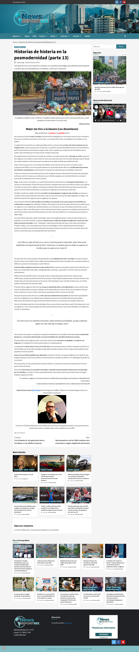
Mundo (53, 36)
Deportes (64, 36)
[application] (109, 113)
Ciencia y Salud (18, 589)
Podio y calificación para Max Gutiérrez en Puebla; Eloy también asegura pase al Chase (51, 508)
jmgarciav (25, 478)
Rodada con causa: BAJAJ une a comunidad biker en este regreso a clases (46, 596)
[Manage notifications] (4, 647)
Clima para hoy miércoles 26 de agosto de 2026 (46, 562)
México (27, 36)
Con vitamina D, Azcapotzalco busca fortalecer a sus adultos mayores (29, 440)
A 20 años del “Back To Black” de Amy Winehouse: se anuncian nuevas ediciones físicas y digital (115, 564)
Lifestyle (76, 36)
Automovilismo (18, 501)
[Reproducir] (96, 120)
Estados (42, 36)
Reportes (16, 36)
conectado (34, 530)
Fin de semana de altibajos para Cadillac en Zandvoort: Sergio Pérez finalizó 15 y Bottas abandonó (25, 509)
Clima (38, 556)
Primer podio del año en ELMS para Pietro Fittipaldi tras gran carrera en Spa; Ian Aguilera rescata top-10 (78, 509)
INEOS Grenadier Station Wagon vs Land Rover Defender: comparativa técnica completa (79, 476)
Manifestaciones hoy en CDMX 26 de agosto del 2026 (68, 563)
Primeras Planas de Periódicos (91, 554)
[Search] (125, 36)
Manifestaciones (99, 82)
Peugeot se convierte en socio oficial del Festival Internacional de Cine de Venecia (51, 477)
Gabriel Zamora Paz (32, 62)
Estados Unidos (18, 469)
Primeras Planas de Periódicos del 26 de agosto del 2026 (90, 563)
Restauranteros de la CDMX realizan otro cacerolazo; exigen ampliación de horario (72, 440)
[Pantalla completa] (124, 120)
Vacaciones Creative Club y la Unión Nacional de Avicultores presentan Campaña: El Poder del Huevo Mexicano (69, 598)
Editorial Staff (52, 482)
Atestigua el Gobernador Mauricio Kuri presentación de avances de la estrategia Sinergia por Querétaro (115, 598)
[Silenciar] (121, 120)
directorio (68, 623)
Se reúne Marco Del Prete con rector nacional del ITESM (92, 596)
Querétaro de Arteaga (89, 589)
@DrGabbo (36, 390)
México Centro (93, 587)
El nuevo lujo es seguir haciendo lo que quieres (22, 595)
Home (15, 42)
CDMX (34, 36)
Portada (23, 47)
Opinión (87, 36)
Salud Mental (21, 433)
